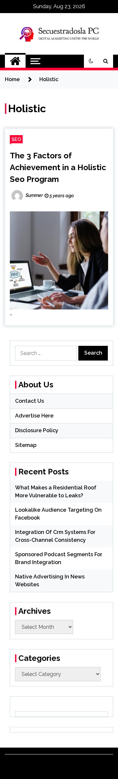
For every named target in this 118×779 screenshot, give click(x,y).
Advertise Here (34, 416)
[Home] (15, 61)
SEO (16, 139)
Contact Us (29, 401)
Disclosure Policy (36, 430)
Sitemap (25, 445)
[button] (91, 61)
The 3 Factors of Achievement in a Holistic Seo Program (58, 167)
